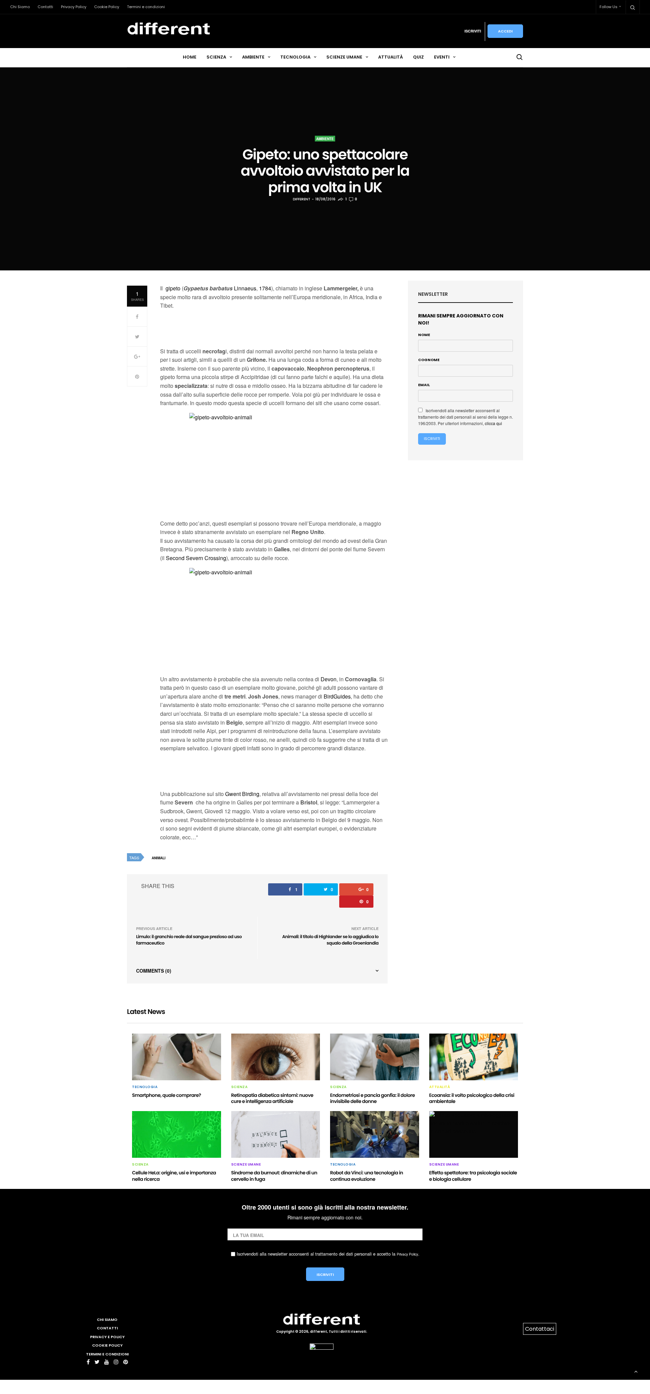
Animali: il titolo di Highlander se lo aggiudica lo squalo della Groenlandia (330, 939)
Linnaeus (245, 288)
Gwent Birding (242, 794)
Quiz (418, 57)
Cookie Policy (106, 6)
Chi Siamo (20, 6)
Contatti (45, 6)
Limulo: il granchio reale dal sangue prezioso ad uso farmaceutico (189, 939)
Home (189, 57)
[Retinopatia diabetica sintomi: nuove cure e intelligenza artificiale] (275, 1057)
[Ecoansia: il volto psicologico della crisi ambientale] (473, 1057)
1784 (265, 288)
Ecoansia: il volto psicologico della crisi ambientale (472, 1098)
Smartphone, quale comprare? (166, 1095)
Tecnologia (295, 57)
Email (424, 385)
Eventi (442, 57)
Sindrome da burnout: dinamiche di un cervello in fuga (274, 1175)
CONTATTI (107, 1328)
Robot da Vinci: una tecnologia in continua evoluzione (366, 1175)
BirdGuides (337, 696)
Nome (424, 334)
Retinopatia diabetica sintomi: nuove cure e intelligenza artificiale (272, 1098)
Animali (159, 858)
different (301, 199)
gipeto (173, 288)
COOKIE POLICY (107, 1345)
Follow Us (609, 6)
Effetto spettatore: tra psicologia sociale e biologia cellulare (473, 1175)
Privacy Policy (73, 6)
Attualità (390, 57)
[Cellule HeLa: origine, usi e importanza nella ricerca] (176, 1134)
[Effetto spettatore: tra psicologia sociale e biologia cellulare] (473, 1134)
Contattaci (539, 1329)
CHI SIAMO (107, 1319)
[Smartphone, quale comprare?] (176, 1057)
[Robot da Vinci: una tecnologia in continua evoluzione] (374, 1134)
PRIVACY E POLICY (107, 1337)
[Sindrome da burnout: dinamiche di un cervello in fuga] (275, 1134)
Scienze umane (344, 57)
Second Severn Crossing (196, 558)
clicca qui (493, 423)
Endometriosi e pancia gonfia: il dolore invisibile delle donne (372, 1098)
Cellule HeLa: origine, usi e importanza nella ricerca (174, 1175)
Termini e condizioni (146, 6)
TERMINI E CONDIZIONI (107, 1354)
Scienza (216, 57)
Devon (329, 679)
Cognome (428, 359)
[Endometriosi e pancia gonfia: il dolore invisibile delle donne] (374, 1057)
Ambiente (253, 57)
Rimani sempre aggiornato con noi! (460, 319)
